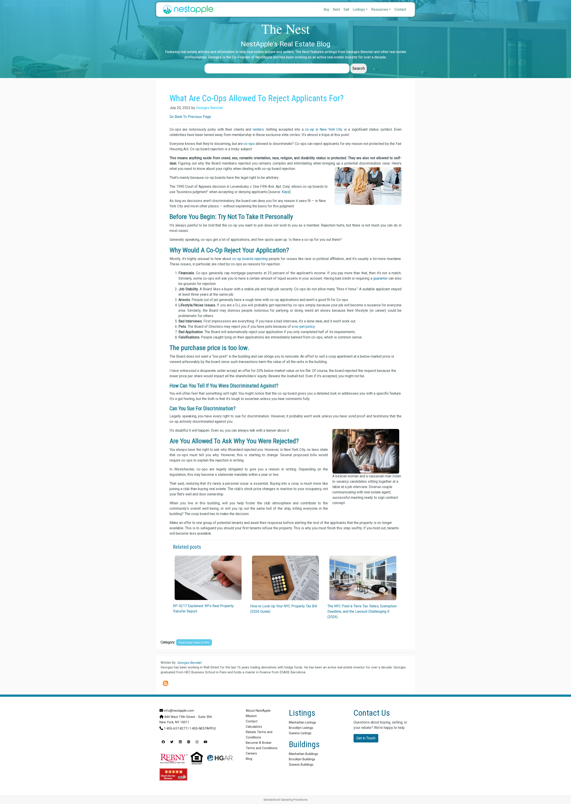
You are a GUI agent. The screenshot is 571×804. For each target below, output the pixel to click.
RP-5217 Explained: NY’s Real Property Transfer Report (203, 608)
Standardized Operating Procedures (285, 799)
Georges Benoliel (209, 108)
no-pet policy (304, 326)
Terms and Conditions (261, 748)
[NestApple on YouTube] (205, 742)
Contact (400, 9)
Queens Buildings (301, 765)
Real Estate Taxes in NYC (194, 642)
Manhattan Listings (302, 722)
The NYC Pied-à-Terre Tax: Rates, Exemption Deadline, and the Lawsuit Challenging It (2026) (362, 611)
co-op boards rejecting (250, 259)
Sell (346, 9)
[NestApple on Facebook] (163, 742)
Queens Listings (300, 733)
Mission (251, 716)
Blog (249, 759)
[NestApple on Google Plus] (188, 742)
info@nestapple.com (179, 711)
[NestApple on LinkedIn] (180, 742)
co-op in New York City (323, 129)
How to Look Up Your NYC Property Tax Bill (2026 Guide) (283, 609)
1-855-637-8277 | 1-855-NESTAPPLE (190, 728)
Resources (379, 9)
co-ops (249, 144)
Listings (359, 9)
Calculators (254, 727)
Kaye (286, 192)
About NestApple (258, 711)
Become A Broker (259, 743)
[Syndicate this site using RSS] (165, 683)
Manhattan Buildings (303, 754)
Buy (326, 9)
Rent (336, 9)
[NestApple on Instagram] (197, 742)
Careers (251, 753)
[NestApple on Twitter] (172, 742)
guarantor (380, 278)
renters (258, 129)
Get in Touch (365, 738)
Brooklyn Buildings (302, 759)
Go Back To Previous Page (190, 117)
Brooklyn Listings (301, 728)
